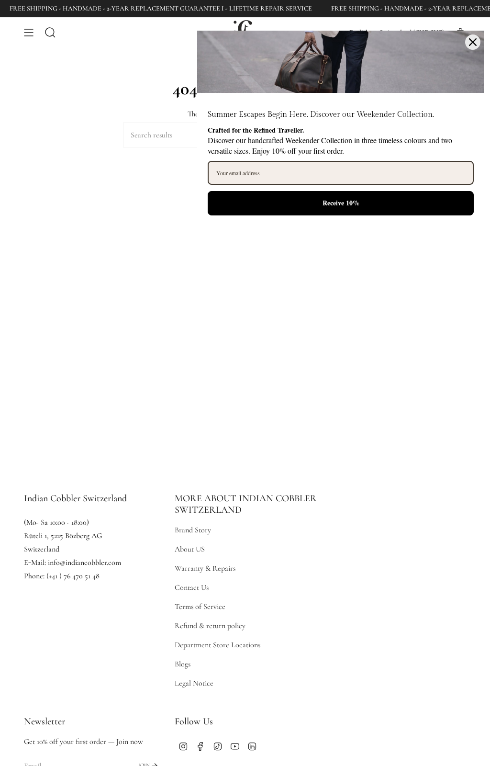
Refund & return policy (210, 626)
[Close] (472, 42)
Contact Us (192, 587)
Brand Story (193, 530)
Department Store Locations (217, 645)
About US (190, 549)
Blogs (182, 664)
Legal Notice (194, 683)
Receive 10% (341, 203)
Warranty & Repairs (205, 568)
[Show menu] (28, 32)
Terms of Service (200, 606)
